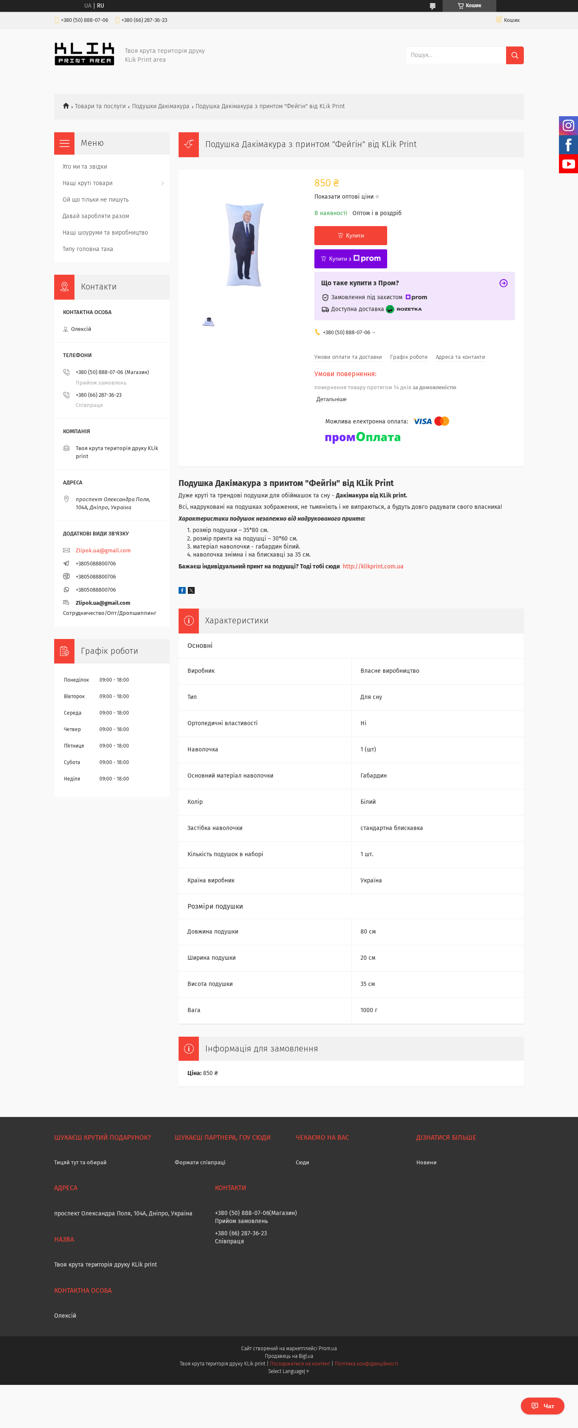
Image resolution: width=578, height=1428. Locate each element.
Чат (549, 1406)
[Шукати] (515, 55)
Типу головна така (88, 249)
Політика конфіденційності (366, 1364)
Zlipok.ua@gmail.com (103, 551)
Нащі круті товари (88, 183)
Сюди (302, 1163)
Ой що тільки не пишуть (96, 200)
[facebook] (182, 592)
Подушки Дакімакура (161, 106)
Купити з (340, 259)
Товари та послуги (100, 106)
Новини (426, 1163)
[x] (191, 592)
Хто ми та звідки (85, 167)
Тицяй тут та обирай (80, 1163)
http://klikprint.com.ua (373, 567)
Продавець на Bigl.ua (289, 1356)
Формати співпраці (200, 1163)
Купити (355, 235)
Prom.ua (328, 1349)
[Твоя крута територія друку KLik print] (84, 64)
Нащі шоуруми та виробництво (105, 233)
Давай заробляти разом (96, 216)
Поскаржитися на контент (300, 1364)
